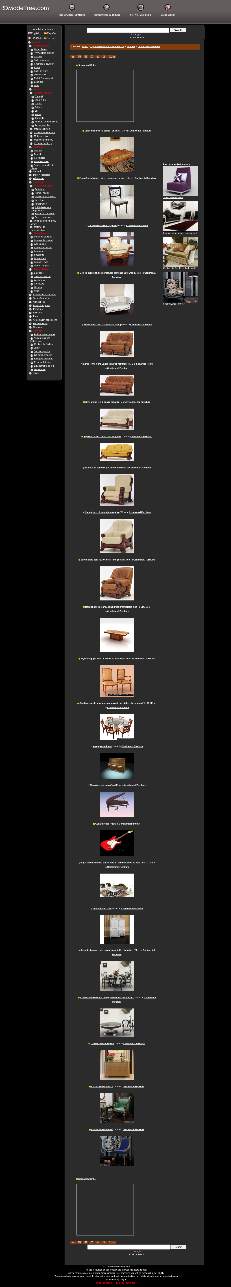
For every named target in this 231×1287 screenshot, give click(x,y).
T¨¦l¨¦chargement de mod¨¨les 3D (107, 47)
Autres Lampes (41, 265)
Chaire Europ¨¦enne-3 (174, 304)
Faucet (37, 154)
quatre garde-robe (102, 908)
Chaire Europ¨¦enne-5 (102, 1086)
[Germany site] (51, 39)
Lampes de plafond (43, 240)
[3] (92, 56)
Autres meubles (42, 125)
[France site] (35, 39)
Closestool (39, 284)
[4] (98, 56)
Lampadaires (40, 251)
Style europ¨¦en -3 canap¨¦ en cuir (102, 402)
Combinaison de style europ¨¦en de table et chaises (107, 950)
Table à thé (40, 100)
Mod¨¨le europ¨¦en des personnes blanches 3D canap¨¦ (107, 273)
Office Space (40, 74)
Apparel (37, 171)
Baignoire (39, 273)
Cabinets (39, 118)
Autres (36, 373)
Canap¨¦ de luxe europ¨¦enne (102, 225)
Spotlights (39, 255)
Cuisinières (39, 158)
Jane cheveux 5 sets (173, 197)
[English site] (35, 34)
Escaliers (38, 82)
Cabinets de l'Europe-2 (102, 1043)
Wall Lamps (40, 244)
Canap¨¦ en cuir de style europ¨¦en (102, 512)
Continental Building (44, 344)
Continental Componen (44, 294)
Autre (36, 85)
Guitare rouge (102, 824)
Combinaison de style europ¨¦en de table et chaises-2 (107, 997)
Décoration (38, 178)
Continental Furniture (44, 132)
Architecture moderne (44, 334)
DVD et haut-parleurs (45, 196)
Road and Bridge (42, 362)
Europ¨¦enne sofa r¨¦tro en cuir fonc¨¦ (102, 324)
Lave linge (40, 200)
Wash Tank (39, 280)
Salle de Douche (42, 276)
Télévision (40, 189)
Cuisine (38, 56)
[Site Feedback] (104, 1283)
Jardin (37, 348)
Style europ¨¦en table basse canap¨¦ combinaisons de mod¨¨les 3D (114, 862)
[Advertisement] (134, 40)
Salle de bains (41, 71)
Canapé (39, 96)
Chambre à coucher (44, 64)
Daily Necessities (41, 175)
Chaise (38, 103)
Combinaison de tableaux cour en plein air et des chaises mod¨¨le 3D (114, 703)
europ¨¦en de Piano (102, 746)
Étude (37, 67)
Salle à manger (41, 60)
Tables (38, 107)
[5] (104, 56)
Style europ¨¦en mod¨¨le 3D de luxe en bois (102, 658)
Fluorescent (40, 258)
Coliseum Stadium (43, 355)
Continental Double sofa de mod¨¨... (180, 268)
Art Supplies (39, 302)
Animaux (37, 312)
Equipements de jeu (44, 366)
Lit (36, 111)
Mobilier (131, 47)
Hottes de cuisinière (45, 213)
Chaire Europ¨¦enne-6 (102, 1129)
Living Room (40, 49)
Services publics (42, 351)
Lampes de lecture (43, 247)
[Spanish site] (51, 34)
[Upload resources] (126, 1283)
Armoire (38, 150)
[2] (85, 56)
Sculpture (38, 327)
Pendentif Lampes (43, 236)
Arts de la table (41, 161)
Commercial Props (43, 143)
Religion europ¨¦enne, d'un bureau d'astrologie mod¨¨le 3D (114, 607)
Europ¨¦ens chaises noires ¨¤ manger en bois (102, 178)
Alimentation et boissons (45, 320)
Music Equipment (41, 305)
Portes (38, 114)
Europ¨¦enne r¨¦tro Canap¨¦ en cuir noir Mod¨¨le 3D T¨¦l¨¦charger (114, 364)
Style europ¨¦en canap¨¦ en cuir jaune (102, 436)
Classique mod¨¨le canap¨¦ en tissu (102, 130)
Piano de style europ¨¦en (102, 785)
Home (85, 47)
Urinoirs (38, 287)
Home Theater (42, 193)
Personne (38, 309)
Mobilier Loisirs (41, 136)
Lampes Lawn (41, 262)
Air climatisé (41, 204)
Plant (35, 316)
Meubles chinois (42, 129)
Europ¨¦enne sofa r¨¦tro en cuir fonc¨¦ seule (102, 559)
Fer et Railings (40, 323)
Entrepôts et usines (43, 358)
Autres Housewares (44, 217)
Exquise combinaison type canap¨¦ (180, 233)
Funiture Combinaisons (46, 121)
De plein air (39, 369)
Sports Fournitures (42, 298)
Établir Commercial (43, 78)
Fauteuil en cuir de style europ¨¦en (102, 467)
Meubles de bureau (43, 140)
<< (73, 56)
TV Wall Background (44, 53)
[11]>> (112, 56)
